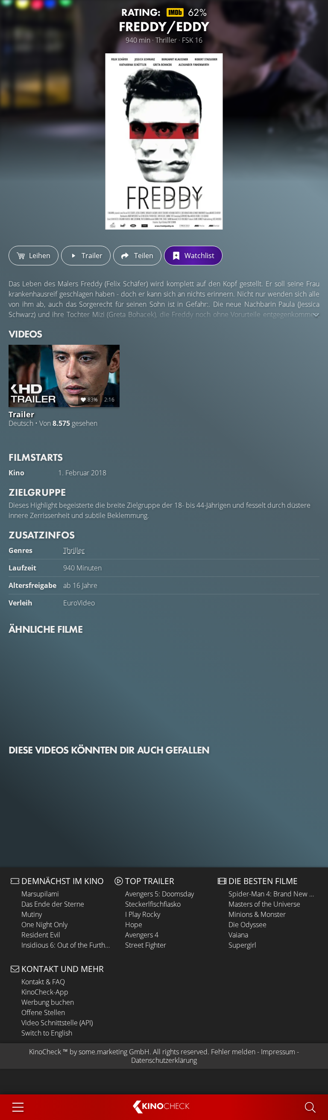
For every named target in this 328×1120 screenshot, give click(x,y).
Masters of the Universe (264, 904)
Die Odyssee (247, 924)
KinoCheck (45, 1051)
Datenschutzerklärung (164, 1060)
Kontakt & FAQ (43, 981)
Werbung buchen (47, 1002)
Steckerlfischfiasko (153, 904)
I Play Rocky (142, 914)
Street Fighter (145, 945)
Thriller (74, 550)
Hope (133, 924)
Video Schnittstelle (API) (57, 1022)
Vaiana (238, 935)
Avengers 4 (141, 935)
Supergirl (242, 945)
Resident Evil (40, 935)
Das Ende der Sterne (52, 904)
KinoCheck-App (44, 992)
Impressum (278, 1051)
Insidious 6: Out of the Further (65, 945)
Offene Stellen (43, 1012)
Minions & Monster (257, 914)
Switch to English (46, 1033)
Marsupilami (40, 894)
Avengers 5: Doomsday (159, 894)
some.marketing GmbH (114, 1051)
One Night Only (44, 924)
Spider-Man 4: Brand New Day (272, 894)
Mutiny (31, 914)
